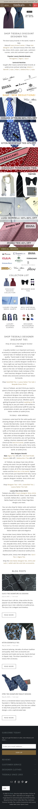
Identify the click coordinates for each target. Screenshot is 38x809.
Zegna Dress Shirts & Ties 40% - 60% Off (19, 1)
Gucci (27, 59)
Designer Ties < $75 (14, 485)
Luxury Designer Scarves (10, 321)
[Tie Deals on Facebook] (15, 782)
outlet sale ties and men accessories (21, 563)
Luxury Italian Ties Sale (26, 382)
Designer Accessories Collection (28, 321)
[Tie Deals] (19, 5)
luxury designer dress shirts (26, 493)
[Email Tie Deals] (11, 782)
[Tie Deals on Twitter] (26, 782)
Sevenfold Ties (11, 382)
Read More (9, 615)
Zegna (21, 59)
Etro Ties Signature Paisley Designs (16, 694)
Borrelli (6, 69)
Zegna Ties (11, 456)
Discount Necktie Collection (10, 286)
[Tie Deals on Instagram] (18, 782)
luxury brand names (17, 45)
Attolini (29, 67)
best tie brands (18, 443)
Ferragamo (13, 59)
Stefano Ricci (25, 69)
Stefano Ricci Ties (23, 458)
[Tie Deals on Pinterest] (22, 782)
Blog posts (19, 571)
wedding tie (28, 402)
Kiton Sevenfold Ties (10, 643)
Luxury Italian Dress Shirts (10, 304)
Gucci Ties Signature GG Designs (15, 593)
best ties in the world (21, 471)
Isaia (12, 69)
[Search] (30, 5)
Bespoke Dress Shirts (19, 384)
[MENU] (1, 5)
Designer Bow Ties (28, 286)
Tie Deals (10, 793)
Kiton (17, 69)
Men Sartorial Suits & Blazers (28, 304)
